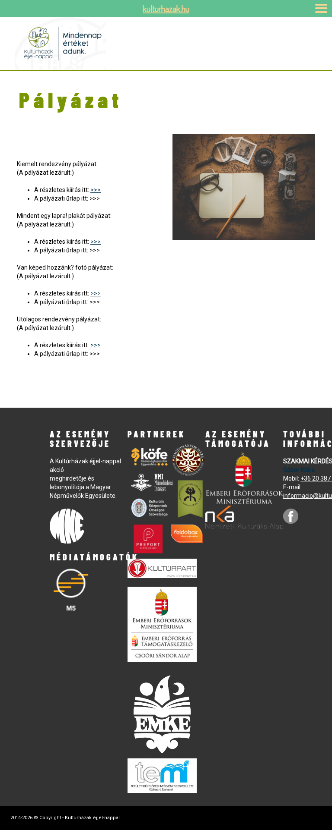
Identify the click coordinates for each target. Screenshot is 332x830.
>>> (95, 189)
